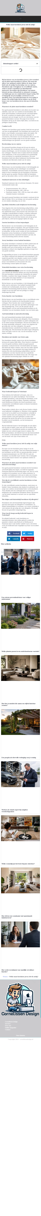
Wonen (5, 976)
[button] (20, 18)
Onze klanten (20, 1035)
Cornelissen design (11, 1022)
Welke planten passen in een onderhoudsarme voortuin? (20, 651)
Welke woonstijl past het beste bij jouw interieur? (18, 864)
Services (7, 1023)
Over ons (8, 1025)
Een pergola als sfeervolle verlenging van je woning (19, 757)
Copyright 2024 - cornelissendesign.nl (20, 1039)
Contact (7, 1029)
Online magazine (10, 1027)
